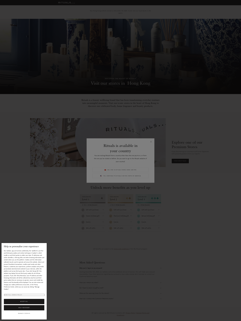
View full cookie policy (13, 295)
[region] (24, 281)
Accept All (24, 301)
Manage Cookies (24, 313)
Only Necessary (24, 307)
